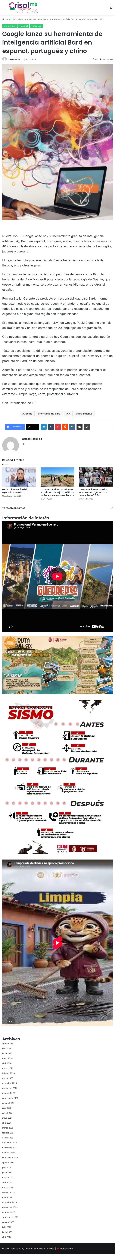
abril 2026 (7, 1063)
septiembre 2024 (10, 1157)
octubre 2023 (8, 1212)
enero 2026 (7, 1078)
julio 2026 (6, 1048)
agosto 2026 (8, 1043)
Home (7, 19)
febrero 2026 (8, 1073)
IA (69, 413)
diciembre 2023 (9, 1202)
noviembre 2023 (10, 1207)
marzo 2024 (7, 1187)
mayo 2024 (7, 1177)
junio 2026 (7, 1053)
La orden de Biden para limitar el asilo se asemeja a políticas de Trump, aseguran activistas (57, 492)
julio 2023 (6, 1227)
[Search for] (111, 8)
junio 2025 (7, 1113)
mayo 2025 (7, 1118)
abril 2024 (7, 1182)
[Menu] (3, 8)
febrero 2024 (8, 1192)
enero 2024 (7, 1197)
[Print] (87, 427)
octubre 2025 (8, 1093)
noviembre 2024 (10, 1147)
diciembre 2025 (9, 1083)
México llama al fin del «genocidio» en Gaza (14, 491)
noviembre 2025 (10, 1088)
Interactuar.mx (66, 1248)
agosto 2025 (8, 1103)
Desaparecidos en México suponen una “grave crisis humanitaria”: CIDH (93, 492)
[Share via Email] (80, 427)
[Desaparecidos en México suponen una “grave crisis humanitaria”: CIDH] (96, 477)
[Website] (23, 444)
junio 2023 (7, 1232)
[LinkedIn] (44, 427)
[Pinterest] (58, 427)
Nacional (16, 19)
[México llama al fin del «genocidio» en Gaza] (19, 477)
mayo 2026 (7, 1058)
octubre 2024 (8, 1152)
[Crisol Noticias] (23, 7)
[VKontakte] (72, 427)
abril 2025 (7, 1123)
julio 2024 (6, 1167)
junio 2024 (7, 1172)
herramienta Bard (50, 413)
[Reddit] (65, 427)
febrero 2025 (8, 1133)
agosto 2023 (8, 1222)
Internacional (10, 26)
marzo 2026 (7, 1068)
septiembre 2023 (10, 1217)
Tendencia (36, 26)
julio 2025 (6, 1108)
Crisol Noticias (14, 59)
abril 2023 (7, 1237)
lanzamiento (85, 413)
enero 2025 (7, 1137)
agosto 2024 (8, 1162)
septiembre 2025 (10, 1098)
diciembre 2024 (9, 1142)
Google (28, 413)
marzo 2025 (7, 1128)
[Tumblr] (51, 427)
